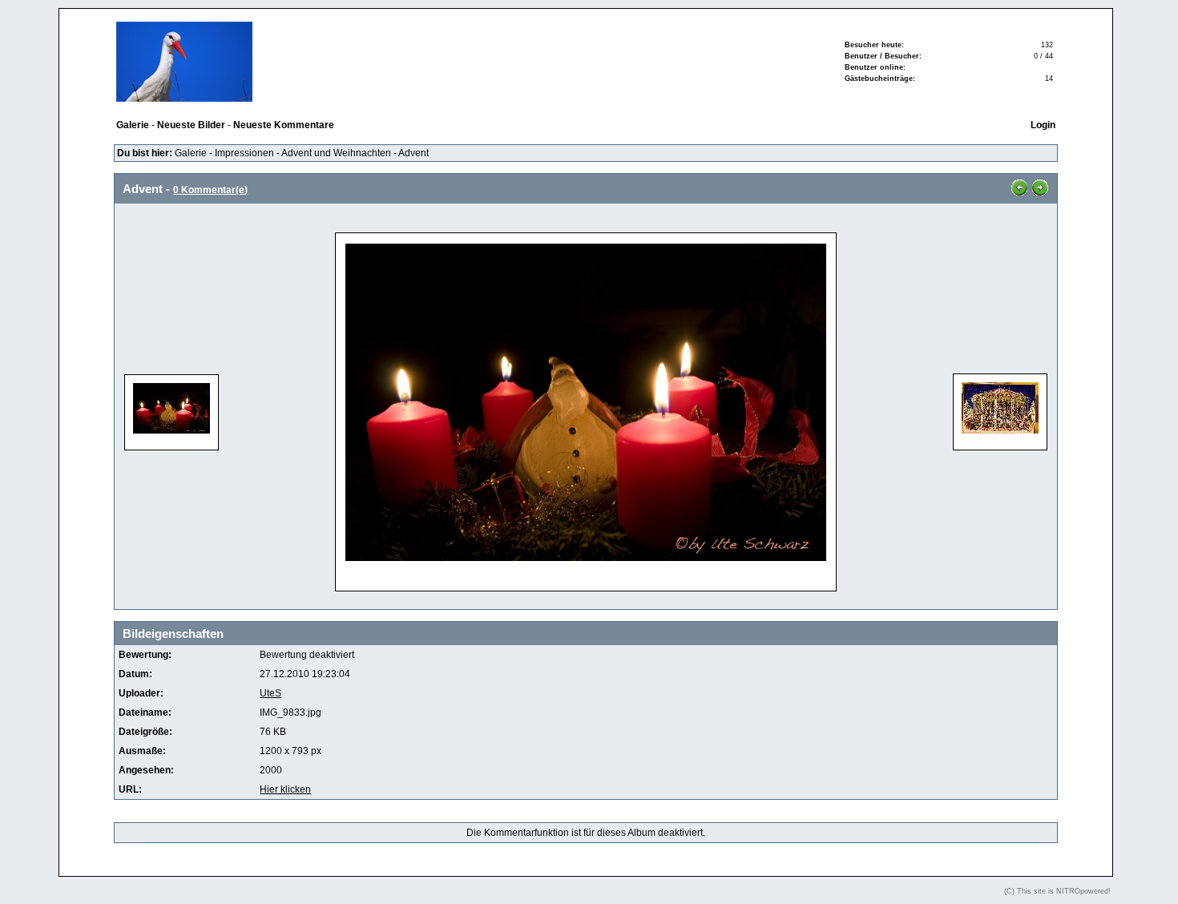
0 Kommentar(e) (210, 190)
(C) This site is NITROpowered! (1057, 891)
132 (1047, 45)
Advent (413, 153)
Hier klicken (285, 789)
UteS (270, 693)
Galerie (191, 153)
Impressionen (244, 153)
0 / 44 (1043, 56)
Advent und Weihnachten (336, 153)
